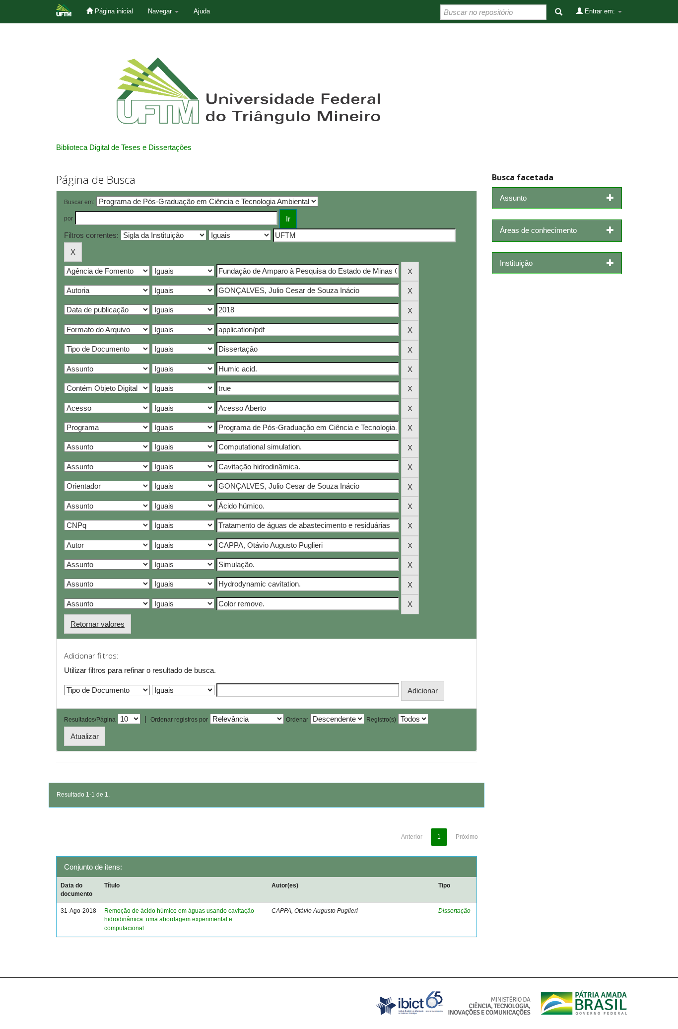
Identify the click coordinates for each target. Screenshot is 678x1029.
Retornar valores (97, 624)
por (68, 218)
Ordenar (297, 719)
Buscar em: (79, 202)
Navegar (161, 11)
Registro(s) (381, 719)
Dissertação (454, 910)
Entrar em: (600, 11)
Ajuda (202, 11)
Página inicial (113, 11)
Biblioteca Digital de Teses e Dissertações (124, 147)
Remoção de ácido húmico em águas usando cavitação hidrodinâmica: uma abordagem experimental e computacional (179, 919)
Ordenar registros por (179, 719)
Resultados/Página (90, 719)
